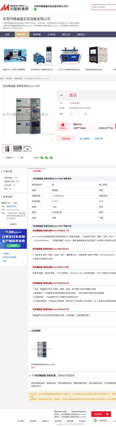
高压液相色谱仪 (96, 383)
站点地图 (57, 421)
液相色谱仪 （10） (11, 178)
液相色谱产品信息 (60, 411)
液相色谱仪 (18, 78)
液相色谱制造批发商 (79, 411)
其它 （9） (8, 189)
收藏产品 (9, 157)
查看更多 (13, 224)
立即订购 (98, 138)
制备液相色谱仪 (80, 383)
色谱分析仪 (36, 386)
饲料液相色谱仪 (65, 383)
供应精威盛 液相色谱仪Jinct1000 (73, 414)
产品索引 (6, 253)
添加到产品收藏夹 (9, 257)
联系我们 (33, 421)
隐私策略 (70, 421)
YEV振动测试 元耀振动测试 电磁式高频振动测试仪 (49, 69)
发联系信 (66, 138)
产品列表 (8, 78)
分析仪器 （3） (10, 185)
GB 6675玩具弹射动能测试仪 (69, 69)
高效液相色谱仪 (38, 383)
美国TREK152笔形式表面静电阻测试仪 (17, 69)
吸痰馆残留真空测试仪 (94, 69)
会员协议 (82, 421)
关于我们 (21, 421)
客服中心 (45, 421)
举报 (21, 157)
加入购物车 (85, 138)
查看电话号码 (12, 206)
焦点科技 (73, 424)
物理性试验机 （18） (12, 181)
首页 (1, 78)
